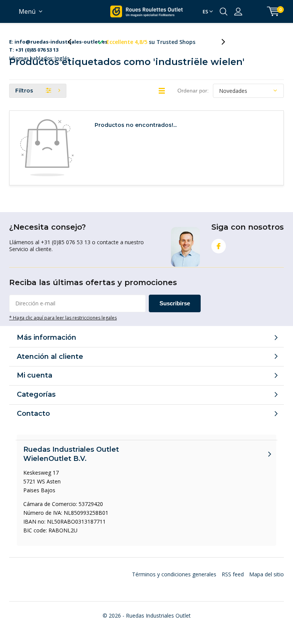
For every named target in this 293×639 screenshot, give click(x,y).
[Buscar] (223, 11)
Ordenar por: (193, 91)
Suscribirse (174, 303)
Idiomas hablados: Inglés (58, 42)
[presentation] (73, 41)
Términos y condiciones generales (174, 574)
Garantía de (157, 41)
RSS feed (233, 574)
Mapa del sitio (266, 574)
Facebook (218, 246)
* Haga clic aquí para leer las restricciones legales (63, 318)
